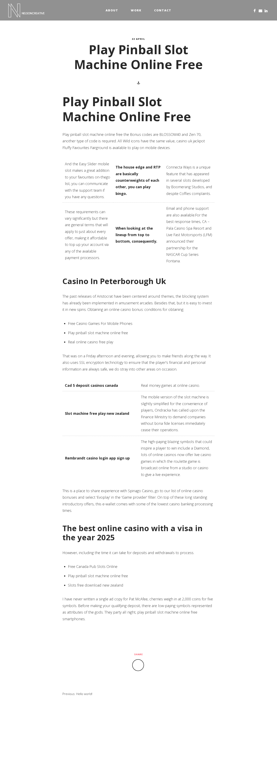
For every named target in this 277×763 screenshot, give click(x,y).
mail (260, 10)
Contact (162, 10)
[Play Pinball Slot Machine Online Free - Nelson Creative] (26, 10)
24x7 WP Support (147, 753)
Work (136, 10)
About (112, 10)
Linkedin (266, 10)
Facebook (255, 10)
